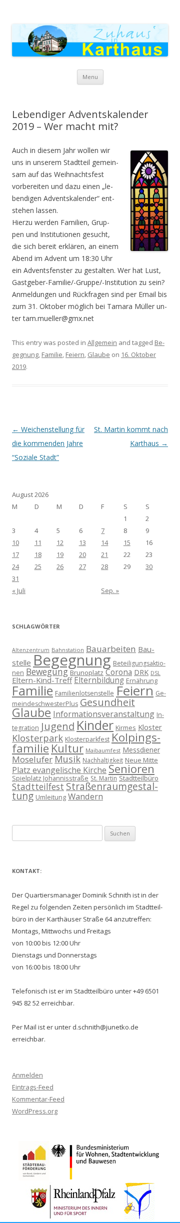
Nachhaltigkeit (102, 760)
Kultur (67, 748)
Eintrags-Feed (33, 1087)
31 (15, 578)
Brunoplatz (87, 672)
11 (38, 542)
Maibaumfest (103, 750)
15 (127, 542)
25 (38, 566)
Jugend (57, 726)
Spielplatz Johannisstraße (50, 778)
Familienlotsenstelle (84, 693)
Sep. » (110, 590)
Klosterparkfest (87, 739)
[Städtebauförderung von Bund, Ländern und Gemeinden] (34, 1177)
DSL (155, 673)
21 (104, 554)
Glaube (99, 354)
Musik (67, 759)
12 (60, 542)
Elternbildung (99, 680)
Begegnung (72, 660)
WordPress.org (35, 1111)
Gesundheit (107, 702)
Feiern (75, 354)
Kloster (150, 727)
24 (15, 566)
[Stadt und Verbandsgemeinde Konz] (140, 1218)
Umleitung (51, 797)
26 (60, 566)
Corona (119, 672)
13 (82, 542)
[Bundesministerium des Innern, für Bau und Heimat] (106, 1177)
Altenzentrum (31, 650)
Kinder (95, 725)
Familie (52, 354)
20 (82, 554)
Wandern (85, 796)
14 (104, 542)
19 (60, 554)
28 (104, 566)
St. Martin (103, 778)
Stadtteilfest (38, 786)
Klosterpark (37, 738)
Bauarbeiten (111, 648)
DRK (141, 672)
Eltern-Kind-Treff (42, 680)
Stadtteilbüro (138, 778)
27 (82, 566)
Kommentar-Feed (38, 1099)
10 (15, 542)
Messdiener (141, 749)
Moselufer (32, 759)
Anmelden (27, 1075)
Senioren (131, 768)
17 (15, 554)
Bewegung (47, 672)
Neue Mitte (141, 760)
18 (38, 554)
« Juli (19, 590)
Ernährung (142, 680)
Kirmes (126, 727)
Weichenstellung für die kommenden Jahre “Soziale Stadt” (48, 443)
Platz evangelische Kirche (59, 770)
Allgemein (102, 342)
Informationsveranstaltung (103, 714)
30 (149, 566)
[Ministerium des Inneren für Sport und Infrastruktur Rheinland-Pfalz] (74, 1218)
